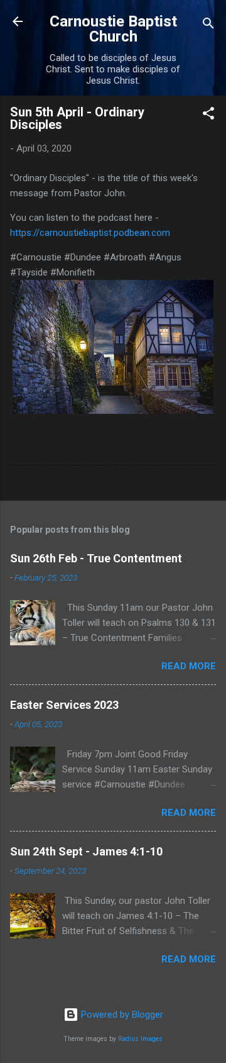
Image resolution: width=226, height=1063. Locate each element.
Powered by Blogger (120, 1014)
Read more (188, 666)
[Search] (208, 25)
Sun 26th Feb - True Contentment (96, 558)
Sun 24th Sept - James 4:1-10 (86, 851)
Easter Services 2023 (64, 704)
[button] (208, 115)
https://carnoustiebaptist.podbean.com (90, 232)
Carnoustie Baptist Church (113, 29)
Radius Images (140, 1039)
